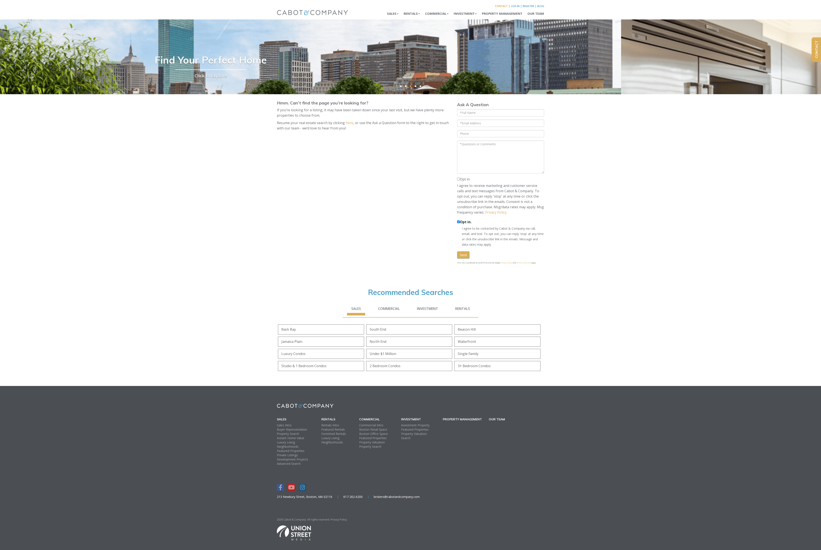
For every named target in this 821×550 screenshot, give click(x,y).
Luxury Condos (293, 353)
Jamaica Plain (291, 341)
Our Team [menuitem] (535, 13)
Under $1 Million (383, 353)
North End (378, 341)
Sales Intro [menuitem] (284, 425)
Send (463, 255)
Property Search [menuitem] (288, 434)
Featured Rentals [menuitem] (333, 429)
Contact (501, 6)
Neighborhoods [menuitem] (287, 446)
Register (528, 6)
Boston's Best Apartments (410, 60)
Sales (356, 308)
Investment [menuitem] (464, 13)
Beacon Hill (467, 329)
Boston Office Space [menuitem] (373, 434)
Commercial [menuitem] (435, 13)
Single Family (468, 353)
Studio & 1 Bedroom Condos (303, 366)
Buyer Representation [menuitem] (292, 429)
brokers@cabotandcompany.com (397, 497)
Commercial (389, 308)
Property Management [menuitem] (502, 13)
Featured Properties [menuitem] (290, 451)
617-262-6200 (353, 497)
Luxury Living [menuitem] (286, 442)
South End (378, 329)
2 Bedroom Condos (385, 366)
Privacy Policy (495, 212)
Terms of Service (524, 262)
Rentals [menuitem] (411, 13)
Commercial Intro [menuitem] (371, 425)
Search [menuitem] (405, 438)
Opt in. (465, 222)
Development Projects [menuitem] (292, 459)
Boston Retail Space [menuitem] (373, 429)
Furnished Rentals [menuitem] (333, 434)
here (349, 122)
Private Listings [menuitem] (287, 455)
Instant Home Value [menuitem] (290, 438)
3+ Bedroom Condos (474, 366)
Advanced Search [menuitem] (289, 464)
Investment (427, 308)
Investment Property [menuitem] (415, 425)
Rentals (462, 308)
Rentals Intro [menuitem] (330, 425)
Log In (515, 6)
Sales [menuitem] (391, 13)
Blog (540, 6)
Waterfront (467, 341)
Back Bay (288, 329)
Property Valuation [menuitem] (372, 442)
